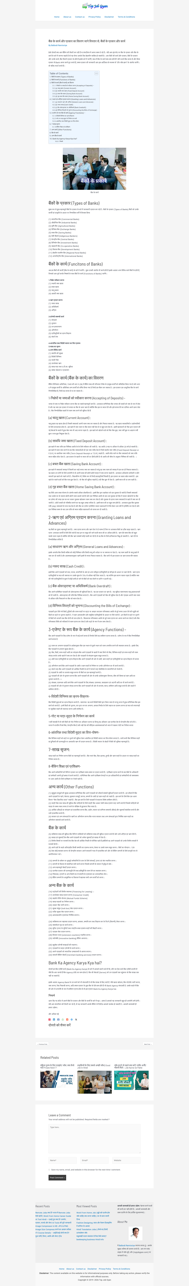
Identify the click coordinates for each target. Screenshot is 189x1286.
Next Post (148, 1044)
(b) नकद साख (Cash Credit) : (64, 105)
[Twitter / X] (76, 1019)
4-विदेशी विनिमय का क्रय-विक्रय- (64, 116)
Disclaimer (92, 1269)
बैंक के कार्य (54, 133)
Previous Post (42, 1044)
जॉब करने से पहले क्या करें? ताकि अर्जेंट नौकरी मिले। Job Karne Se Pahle (130, 1066)
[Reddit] (67, 1019)
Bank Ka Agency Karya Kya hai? (64, 139)
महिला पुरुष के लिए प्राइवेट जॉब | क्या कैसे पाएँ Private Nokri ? (57, 1066)
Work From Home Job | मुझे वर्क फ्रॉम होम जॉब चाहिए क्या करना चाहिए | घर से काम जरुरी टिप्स (93, 1216)
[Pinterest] (49, 1019)
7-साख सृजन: (55, 124)
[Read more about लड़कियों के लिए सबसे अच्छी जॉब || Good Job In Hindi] (94, 1082)
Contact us (81, 1269)
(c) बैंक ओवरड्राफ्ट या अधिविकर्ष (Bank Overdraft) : (71, 107)
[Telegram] (72, 1019)
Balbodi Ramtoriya (127, 1245)
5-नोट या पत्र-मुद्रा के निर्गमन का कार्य (66, 118)
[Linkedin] (54, 1019)
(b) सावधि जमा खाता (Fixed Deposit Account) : (70, 91)
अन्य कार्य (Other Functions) (61, 130)
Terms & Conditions (121, 1269)
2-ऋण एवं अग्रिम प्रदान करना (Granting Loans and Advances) (73, 99)
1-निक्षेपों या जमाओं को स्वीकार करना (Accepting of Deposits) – (74, 86)
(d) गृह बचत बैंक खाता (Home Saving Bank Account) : (72, 96)
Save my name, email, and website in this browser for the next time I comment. (86, 1170)
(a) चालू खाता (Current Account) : (66, 88)
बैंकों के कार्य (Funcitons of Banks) (63, 80)
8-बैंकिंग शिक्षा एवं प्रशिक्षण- (62, 127)
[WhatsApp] (63, 1019)
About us (70, 1269)
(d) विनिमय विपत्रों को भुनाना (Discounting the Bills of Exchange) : (76, 110)
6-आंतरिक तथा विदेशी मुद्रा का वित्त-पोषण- (67, 121)
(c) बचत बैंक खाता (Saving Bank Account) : (69, 94)
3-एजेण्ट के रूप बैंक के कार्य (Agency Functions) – (68, 113)
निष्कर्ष (61, 141)
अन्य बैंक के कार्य (56, 136)
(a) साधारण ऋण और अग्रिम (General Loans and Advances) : (74, 102)
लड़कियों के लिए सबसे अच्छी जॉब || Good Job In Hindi (93, 1066)
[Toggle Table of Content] (95, 73)
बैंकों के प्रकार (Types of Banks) (62, 77)
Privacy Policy (105, 1269)
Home (61, 1269)
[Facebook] (58, 1019)
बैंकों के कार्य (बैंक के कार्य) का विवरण (62, 83)
